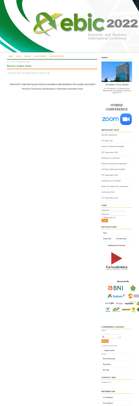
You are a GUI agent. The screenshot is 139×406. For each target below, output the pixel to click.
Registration (109, 350)
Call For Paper (40, 56)
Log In (18, 56)
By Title (106, 370)
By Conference (109, 359)
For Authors (108, 403)
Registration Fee (57, 56)
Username (105, 210)
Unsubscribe (121, 239)
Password (105, 214)
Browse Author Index (23, 62)
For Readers (108, 397)
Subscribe (107, 239)
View (105, 233)
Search (14, 62)
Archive (27, 56)
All (49, 73)
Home (10, 56)
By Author (107, 364)
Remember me (109, 217)
